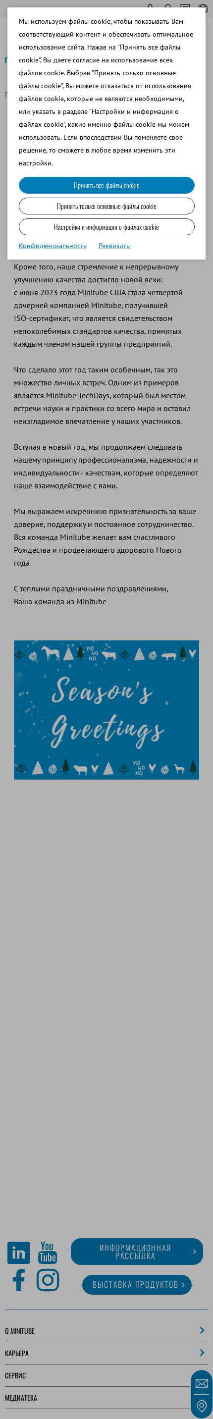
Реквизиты (115, 245)
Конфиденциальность (53, 245)
